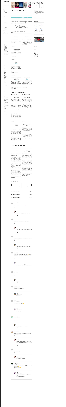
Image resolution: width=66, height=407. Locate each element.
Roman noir (5, 103)
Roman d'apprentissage (6, 102)
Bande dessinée (5, 50)
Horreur (4, 78)
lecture (13, 181)
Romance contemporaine (6, 105)
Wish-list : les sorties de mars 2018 (15, 197)
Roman (4, 101)
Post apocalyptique (5, 98)
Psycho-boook (16, 316)
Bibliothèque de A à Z (6, 51)
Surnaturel (5, 108)
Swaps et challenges (6, 109)
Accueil (3, 9)
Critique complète (13, 42)
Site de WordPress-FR (36, 56)
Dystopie (4, 69)
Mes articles (6, 29)
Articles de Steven (5, 48)
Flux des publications (36, 54)
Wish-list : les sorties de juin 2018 (15, 191)
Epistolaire (5, 70)
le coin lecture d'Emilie (17, 286)
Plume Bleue (6, 1)
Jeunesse (5, 80)
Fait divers (5, 72)
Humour (4, 79)
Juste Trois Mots (16, 252)
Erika (4, 11)
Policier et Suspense (5, 97)
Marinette (15, 271)
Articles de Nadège (5, 47)
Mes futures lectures (6, 12)
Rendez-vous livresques (6, 99)
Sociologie (5, 107)
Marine (15, 300)
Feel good (5, 74)
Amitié (4, 44)
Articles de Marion (5, 46)
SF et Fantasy (5, 106)
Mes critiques (6, 28)
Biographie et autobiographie (6, 53)
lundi (17, 181)
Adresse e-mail (35, 46)
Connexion (35, 53)
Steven (17, 293)
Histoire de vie (5, 76)
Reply (14, 207)
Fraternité (4, 75)
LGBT (4, 81)
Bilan (4, 52)
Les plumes (4, 10)
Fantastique (5, 73)
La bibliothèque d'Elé (16, 363)
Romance (4, 104)
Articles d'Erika (5, 45)
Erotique (4, 71)
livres (15, 181)
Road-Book (5, 100)
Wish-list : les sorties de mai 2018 (15, 194)
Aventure (4, 49)
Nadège (17, 339)
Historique (5, 77)
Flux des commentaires (36, 55)
